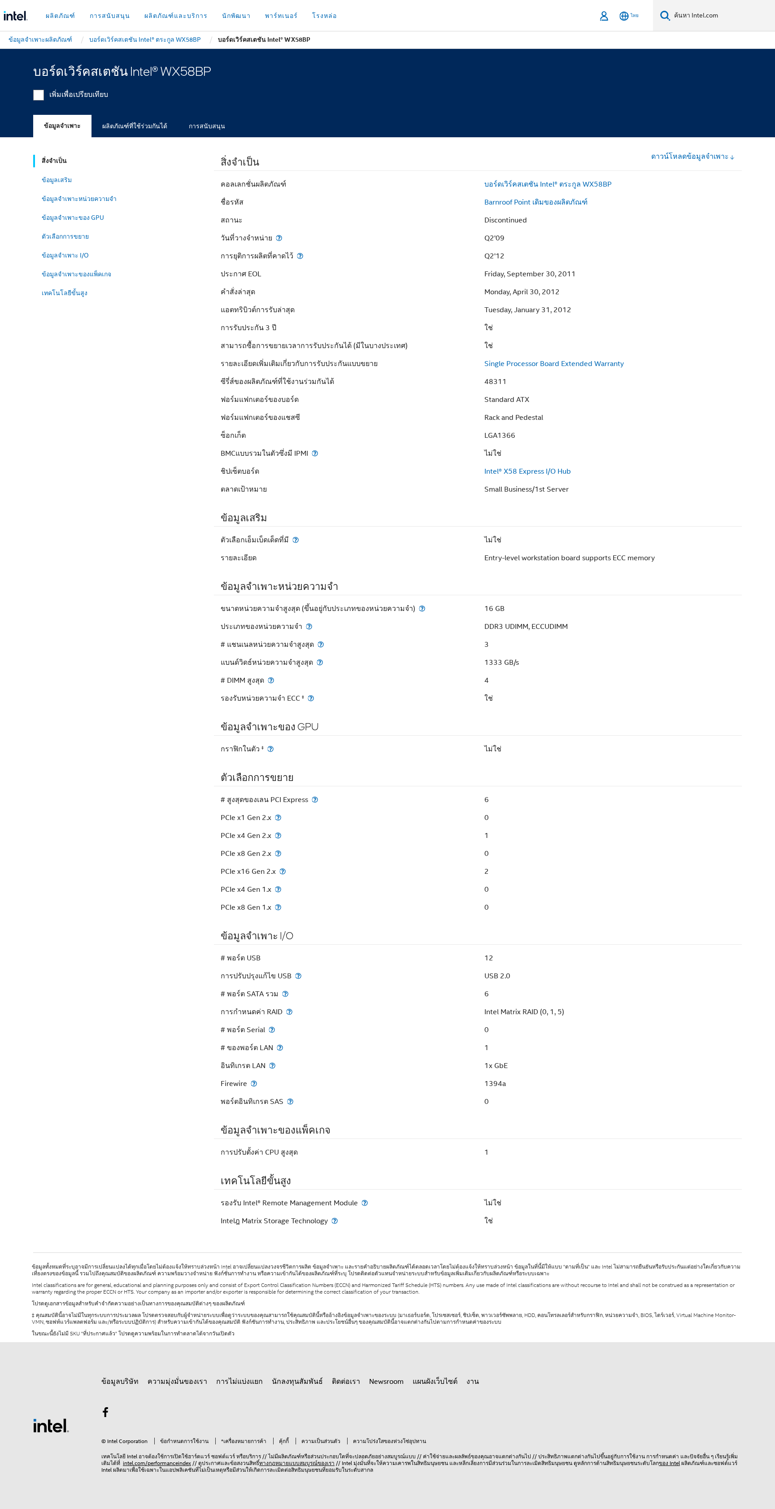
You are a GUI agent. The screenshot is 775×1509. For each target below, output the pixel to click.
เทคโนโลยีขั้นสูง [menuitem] (64, 293)
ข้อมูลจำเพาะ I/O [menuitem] (65, 255)
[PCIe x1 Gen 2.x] (278, 817)
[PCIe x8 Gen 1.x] (278, 907)
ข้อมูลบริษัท (120, 1381)
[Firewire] (254, 1083)
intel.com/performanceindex (157, 1463)
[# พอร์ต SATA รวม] (285, 994)
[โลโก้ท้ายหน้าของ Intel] (51, 1425)
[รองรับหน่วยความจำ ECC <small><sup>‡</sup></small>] (311, 698)
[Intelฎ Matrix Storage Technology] (335, 1221)
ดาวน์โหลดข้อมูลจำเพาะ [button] (690, 156)
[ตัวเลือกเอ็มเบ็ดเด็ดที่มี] (295, 540)
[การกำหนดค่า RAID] (289, 1012)
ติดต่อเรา (346, 1381)
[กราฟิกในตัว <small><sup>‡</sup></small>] (270, 749)
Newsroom (386, 1381)
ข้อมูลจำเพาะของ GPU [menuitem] (73, 218)
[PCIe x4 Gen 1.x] (278, 889)
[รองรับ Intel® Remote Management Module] (365, 1203)
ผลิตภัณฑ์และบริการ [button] (176, 16)
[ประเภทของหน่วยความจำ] (309, 626)
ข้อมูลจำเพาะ (62, 126)
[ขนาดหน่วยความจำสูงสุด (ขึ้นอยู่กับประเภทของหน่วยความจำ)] (422, 608)
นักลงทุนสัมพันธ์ (297, 1381)
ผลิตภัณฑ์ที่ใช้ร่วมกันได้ (134, 126)
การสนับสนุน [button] (110, 16)
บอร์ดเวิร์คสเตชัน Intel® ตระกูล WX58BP (548, 184)
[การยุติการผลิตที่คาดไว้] (300, 256)
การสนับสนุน (207, 126)
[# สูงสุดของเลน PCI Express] (315, 799)
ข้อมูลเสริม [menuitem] (57, 180)
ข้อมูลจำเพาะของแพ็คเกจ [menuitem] (76, 274)
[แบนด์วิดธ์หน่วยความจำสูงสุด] (320, 662)
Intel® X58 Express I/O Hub (527, 471)
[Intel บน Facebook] (105, 1414)
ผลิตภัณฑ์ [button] (60, 16)
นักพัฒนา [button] (236, 16)
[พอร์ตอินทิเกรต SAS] (290, 1101)
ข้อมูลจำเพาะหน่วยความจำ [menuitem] (79, 199)
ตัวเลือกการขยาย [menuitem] (65, 236)
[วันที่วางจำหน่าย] (279, 238)
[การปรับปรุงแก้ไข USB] (298, 976)
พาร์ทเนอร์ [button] (281, 16)
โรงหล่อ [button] (324, 16)
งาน (472, 1381)
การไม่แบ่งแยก (239, 1381)
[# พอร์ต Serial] (272, 1030)
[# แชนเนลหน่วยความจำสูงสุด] (321, 644)
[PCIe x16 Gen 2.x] (282, 871)
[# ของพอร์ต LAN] (280, 1047)
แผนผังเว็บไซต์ (435, 1381)
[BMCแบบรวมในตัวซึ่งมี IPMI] (315, 453)
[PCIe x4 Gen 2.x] (278, 835)
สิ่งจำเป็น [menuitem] (54, 161)
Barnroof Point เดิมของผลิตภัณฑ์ (536, 202)
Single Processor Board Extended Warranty (554, 363)
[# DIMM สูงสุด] (271, 680)
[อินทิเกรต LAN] (272, 1065)
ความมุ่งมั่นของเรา (177, 1381)
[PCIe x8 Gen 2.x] (278, 853)
